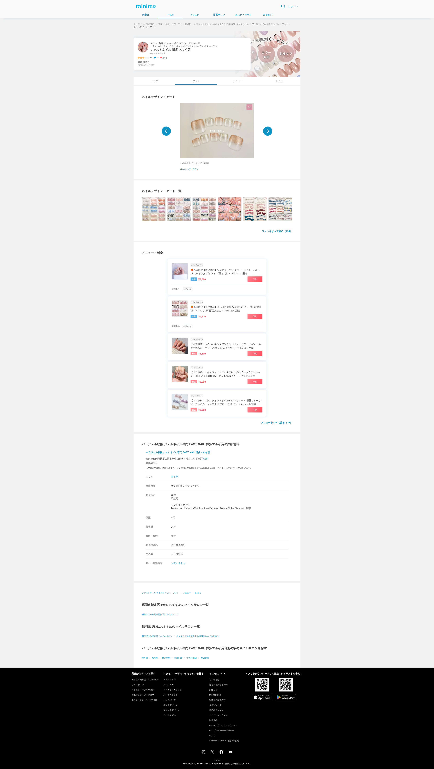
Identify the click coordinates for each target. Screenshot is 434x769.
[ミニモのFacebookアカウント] (221, 753)
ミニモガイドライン (218, 715)
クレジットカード (180, 504)
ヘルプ (212, 735)
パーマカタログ (170, 694)
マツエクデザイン (171, 709)
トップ (137, 23)
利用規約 (213, 720)
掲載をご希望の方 (217, 699)
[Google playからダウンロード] (286, 697)
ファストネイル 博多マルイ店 (265, 23)
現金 (173, 494)
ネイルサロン (149, 23)
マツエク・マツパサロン (143, 689)
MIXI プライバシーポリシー (221, 730)
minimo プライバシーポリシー (223, 725)
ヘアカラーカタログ (172, 689)
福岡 (160, 23)
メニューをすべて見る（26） (276, 422)
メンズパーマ (169, 699)
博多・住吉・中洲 (174, 23)
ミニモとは (214, 679)
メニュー (238, 81)
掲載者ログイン (216, 709)
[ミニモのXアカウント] (212, 752)
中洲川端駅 (191, 657)
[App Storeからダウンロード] (262, 697)
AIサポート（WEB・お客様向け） (224, 740)
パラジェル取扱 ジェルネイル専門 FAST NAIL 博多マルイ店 (221, 23)
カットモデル (169, 715)
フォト (285, 23)
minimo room (215, 694)
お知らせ (213, 689)
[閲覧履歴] (282, 6)
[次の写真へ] (267, 131)
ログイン (293, 6)
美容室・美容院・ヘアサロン (145, 679)
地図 (205, 458)
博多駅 (188, 23)
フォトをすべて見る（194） (277, 231)
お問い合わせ (178, 563)
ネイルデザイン (190, 169)
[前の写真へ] (166, 131)
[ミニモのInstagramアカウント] (203, 753)
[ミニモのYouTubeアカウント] (230, 752)
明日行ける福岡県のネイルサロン (157, 636)
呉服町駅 (178, 657)
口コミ (279, 81)
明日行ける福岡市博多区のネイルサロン (160, 614)
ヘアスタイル (169, 679)
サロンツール (215, 704)
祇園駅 (155, 657)
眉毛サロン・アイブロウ (143, 694)
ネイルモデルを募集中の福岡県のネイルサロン (197, 636)
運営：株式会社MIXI (218, 684)
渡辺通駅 (205, 657)
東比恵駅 (166, 657)
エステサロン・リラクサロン (145, 699)
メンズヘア (168, 684)
